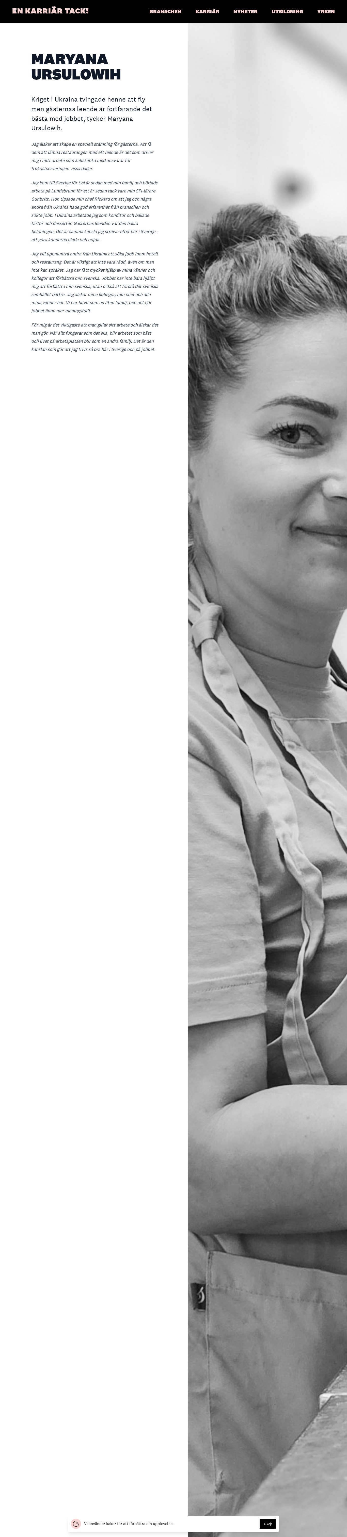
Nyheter (245, 11)
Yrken (326, 11)
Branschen (165, 11)
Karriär (207, 11)
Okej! (268, 1524)
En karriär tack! (50, 10)
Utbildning (287, 11)
